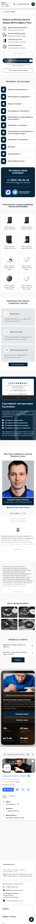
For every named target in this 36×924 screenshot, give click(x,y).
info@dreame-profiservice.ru (14, 890)
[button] (14, 520)
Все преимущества (18, 364)
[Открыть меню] (33, 4)
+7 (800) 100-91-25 (22, 4)
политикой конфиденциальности (21, 65)
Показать (18, 660)
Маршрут (10, 789)
